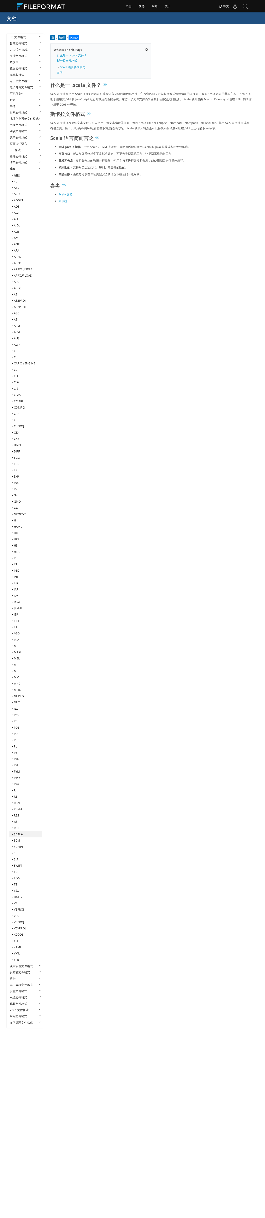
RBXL (17, 803)
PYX (16, 784)
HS (16, 545)
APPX (17, 263)
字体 (13, 106)
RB (16, 796)
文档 (12, 18)
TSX (16, 891)
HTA (16, 552)
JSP (16, 614)
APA (16, 250)
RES (16, 815)
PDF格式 (15, 150)
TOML (18, 878)
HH (16, 533)
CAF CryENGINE (24, 363)
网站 (155, 6)
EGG (17, 458)
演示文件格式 (18, 162)
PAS (16, 715)
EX (15, 470)
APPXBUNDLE (23, 269)
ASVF (17, 332)
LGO (17, 633)
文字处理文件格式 (21, 1022)
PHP (16, 740)
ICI (15, 558)
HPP (16, 539)
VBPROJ (19, 909)
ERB (16, 464)
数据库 (14, 62)
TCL (16, 872)
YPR (16, 960)
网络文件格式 (18, 1016)
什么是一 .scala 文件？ (72, 55)
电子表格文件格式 (21, 985)
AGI (16, 213)
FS (15, 489)
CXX (16, 439)
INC (16, 570)
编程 (13, 169)
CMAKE (19, 401)
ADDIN (18, 200)
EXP (16, 476)
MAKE (18, 652)
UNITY (18, 897)
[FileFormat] (42, 6)
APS (16, 282)
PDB (16, 727)
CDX (16, 382)
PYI (16, 765)
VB (15, 903)
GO (16, 508)
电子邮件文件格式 (21, 87)
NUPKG (19, 696)
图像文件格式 (18, 125)
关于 (168, 6)
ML (16, 671)
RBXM (18, 809)
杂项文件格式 (18, 131)
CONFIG (19, 407)
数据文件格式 (18, 68)
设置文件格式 (18, 991)
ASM (17, 326)
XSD (16, 941)
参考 (60, 72)
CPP (16, 414)
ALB (16, 231)
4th (16, 181)
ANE (17, 244)
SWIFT (18, 865)
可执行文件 (17, 94)
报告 (13, 979)
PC (15, 721)
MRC (17, 684)
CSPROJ (19, 426)
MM (16, 677)
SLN (16, 859)
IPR (16, 583)
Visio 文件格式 (19, 1010)
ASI (16, 319)
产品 (128, 6)
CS (15, 420)
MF (16, 665)
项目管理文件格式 (21, 966)
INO (16, 577)
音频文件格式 (18, 43)
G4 (16, 495)
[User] (235, 6)
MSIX (17, 690)
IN (15, 564)
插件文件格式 (18, 156)
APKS (17, 257)
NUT (17, 702)
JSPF (16, 621)
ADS (16, 206)
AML (17, 238)
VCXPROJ (20, 928)
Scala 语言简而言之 (73, 67)
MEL (17, 658)
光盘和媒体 (17, 75)
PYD (16, 759)
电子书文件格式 (20, 81)
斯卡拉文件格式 (67, 61)
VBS (16, 916)
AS (15, 294)
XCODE (18, 934)
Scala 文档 (65, 194)
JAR (16, 589)
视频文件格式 (18, 1004)
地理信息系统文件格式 (24, 119)
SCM (17, 840)
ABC (16, 188)
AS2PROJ (20, 300)
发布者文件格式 (20, 972)
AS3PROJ (20, 307)
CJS (16, 389)
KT (15, 627)
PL (15, 746)
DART (17, 445)
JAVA (17, 602)
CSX (16, 432)
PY (15, 753)
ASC (16, 313)
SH (16, 853)
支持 (142, 6)
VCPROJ (19, 922)
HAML (18, 527)
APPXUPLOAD (23, 275)
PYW (17, 778)
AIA (16, 219)
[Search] (245, 6)
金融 (13, 100)
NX (16, 709)
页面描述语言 (18, 144)
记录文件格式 (18, 137)
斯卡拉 (63, 201)
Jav (16, 596)
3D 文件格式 (18, 37)
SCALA (18, 834)
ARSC (17, 288)
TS (15, 884)
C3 (15, 357)
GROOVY (20, 514)
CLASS (18, 395)
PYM (17, 771)
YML (17, 953)
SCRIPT (18, 847)
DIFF (17, 451)
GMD (17, 501)
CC (16, 370)
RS (15, 822)
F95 (16, 483)
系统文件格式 (18, 997)
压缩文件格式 (18, 56)
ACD (17, 194)
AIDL (17, 225)
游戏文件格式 (18, 112)
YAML (18, 947)
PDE (16, 734)
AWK (17, 345)
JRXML (18, 608)
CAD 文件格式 (19, 50)
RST (16, 828)
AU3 (16, 338)
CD (16, 376)
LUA (16, 640)
